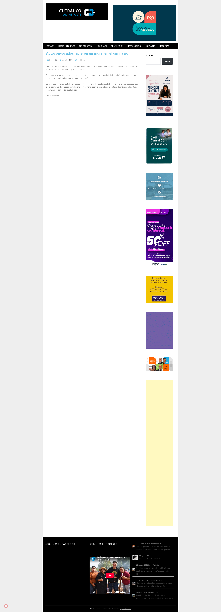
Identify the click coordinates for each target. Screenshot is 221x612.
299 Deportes (85, 46)
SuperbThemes (125, 609)
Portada (49, 46)
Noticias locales (66, 46)
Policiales (101, 46)
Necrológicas (134, 46)
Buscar (149, 55)
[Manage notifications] (6, 606)
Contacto (150, 46)
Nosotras (164, 46)
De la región (117, 46)
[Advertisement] (159, 453)
